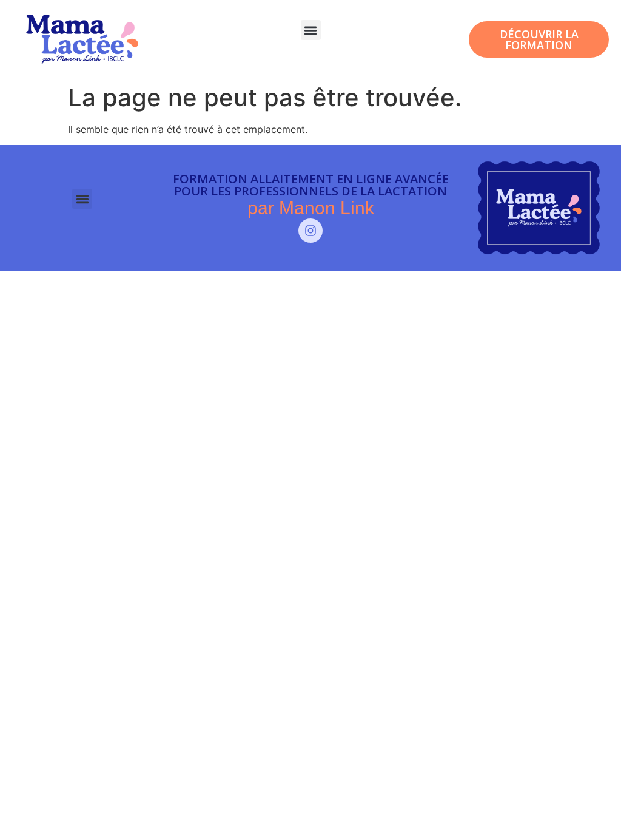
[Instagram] (310, 230)
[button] (311, 30)
